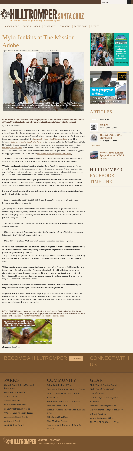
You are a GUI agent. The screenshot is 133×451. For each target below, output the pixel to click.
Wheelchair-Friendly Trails (18, 413)
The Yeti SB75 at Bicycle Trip (104, 422)
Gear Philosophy (98, 393)
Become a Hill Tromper (88, 7)
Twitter (123, 9)
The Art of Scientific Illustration (111, 136)
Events (27, 26)
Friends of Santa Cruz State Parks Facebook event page (39, 316)
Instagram (105, 9)
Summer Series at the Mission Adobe (50, 139)
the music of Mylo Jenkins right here (54, 154)
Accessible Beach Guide (16, 417)
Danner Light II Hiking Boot (104, 397)
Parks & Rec (12, 26)
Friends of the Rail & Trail (59, 385)
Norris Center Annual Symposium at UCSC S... (112, 154)
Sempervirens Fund (57, 406)
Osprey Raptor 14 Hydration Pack (106, 410)
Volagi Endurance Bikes (102, 418)
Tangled (104, 124)
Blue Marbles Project (57, 421)
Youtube (117, 9)
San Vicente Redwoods (15, 405)
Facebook (111, 9)
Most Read (104, 119)
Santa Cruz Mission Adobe (18, 51)
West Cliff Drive (12, 400)
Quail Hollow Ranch (14, 425)
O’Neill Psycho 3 (98, 414)
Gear (37, 26)
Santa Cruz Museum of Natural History (66, 389)
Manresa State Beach (14, 392)
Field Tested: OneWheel (102, 389)
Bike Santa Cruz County (59, 417)
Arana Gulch (10, 396)
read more (95, 145)
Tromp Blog (81, 26)
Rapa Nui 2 (52, 397)
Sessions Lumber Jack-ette (103, 406)
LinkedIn (129, 9)
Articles (94, 119)
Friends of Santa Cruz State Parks (45, 51)
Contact (55, 440)
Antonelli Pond (12, 421)
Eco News (65, 26)
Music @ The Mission (12, 148)
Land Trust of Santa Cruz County (63, 393)
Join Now (76, 358)
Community (50, 26)
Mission (42, 440)
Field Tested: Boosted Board (103, 385)
